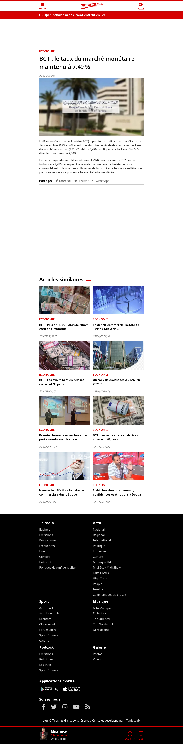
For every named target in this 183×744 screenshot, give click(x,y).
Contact (44, 557)
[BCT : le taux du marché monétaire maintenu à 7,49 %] (91, 107)
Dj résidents (101, 630)
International (102, 540)
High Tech (100, 578)
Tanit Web (133, 721)
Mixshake (59, 731)
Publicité (45, 562)
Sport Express (48, 635)
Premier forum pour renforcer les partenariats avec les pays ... (63, 437)
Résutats (45, 619)
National (99, 529)
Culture (98, 557)
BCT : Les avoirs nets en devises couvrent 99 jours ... (61, 382)
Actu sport (46, 608)
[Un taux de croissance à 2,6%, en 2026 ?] (118, 355)
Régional (99, 535)
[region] (91, 32)
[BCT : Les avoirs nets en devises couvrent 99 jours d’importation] (64, 355)
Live (42, 551)
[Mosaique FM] (92, 6)
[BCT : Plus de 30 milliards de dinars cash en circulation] (64, 300)
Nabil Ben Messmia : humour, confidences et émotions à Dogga (117, 492)
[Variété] (43, 733)
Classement (47, 624)
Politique (99, 546)
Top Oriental (101, 619)
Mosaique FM (102, 562)
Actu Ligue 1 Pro (50, 613)
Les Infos (45, 665)
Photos (97, 654)
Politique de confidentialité (57, 567)
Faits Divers (101, 573)
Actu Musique (102, 608)
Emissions (46, 535)
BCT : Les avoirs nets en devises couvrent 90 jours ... (115, 437)
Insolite (98, 589)
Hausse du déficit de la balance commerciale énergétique (61, 492)
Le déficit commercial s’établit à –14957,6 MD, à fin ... (117, 327)
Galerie (44, 641)
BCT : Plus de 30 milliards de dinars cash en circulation (63, 327)
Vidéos (97, 659)
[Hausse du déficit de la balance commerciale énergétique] (64, 466)
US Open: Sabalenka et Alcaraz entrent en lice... (73, 15)
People (97, 584)
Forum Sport (47, 630)
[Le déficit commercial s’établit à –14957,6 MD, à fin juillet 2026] (118, 300)
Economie (47, 51)
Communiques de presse (109, 595)
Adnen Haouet (60, 735)
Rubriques (46, 659)
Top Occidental (103, 624)
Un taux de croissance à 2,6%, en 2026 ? (116, 382)
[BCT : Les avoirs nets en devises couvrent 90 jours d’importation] (118, 410)
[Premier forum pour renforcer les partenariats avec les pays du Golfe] (64, 410)
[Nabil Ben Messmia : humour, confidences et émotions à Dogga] (118, 466)
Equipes (44, 529)
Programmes (47, 540)
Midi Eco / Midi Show (107, 567)
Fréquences (47, 546)
